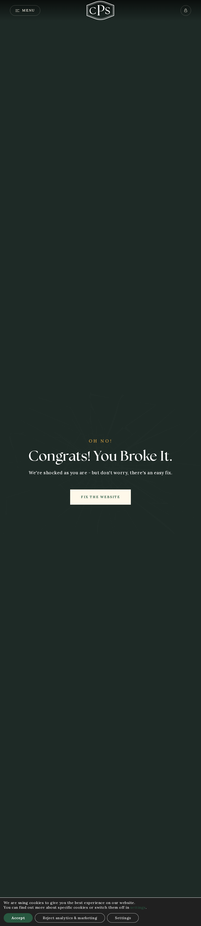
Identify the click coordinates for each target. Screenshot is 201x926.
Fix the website (100, 497)
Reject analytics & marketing (70, 918)
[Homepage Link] (100, 10)
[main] (100, 463)
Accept (18, 918)
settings (138, 907)
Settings (123, 918)
